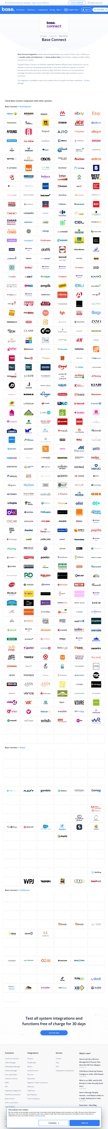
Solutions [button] (31, 10)
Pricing (52, 10)
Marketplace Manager (12, 1066)
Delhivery (30, 1086)
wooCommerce (32, 1070)
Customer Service (11, 1078)
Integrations (43, 10)
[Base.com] (8, 9)
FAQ (57, 1066)
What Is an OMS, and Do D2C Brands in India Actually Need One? (91, 1083)
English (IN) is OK (96, 3)
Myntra (29, 1066)
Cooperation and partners (65, 1070)
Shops (22, 747)
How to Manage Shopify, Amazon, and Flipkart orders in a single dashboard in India (91, 1095)
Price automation (11, 1074)
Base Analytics (10, 1107)
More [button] (59, 10)
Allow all (84, 1123)
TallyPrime (31, 1090)
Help (57, 1062)
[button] (71, 9)
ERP (6, 1086)
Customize (52, 1123)
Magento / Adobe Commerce (37, 1082)
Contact (58, 1058)
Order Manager (10, 1062)
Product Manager (11, 1070)
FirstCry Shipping (33, 1098)
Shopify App (31, 1062)
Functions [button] (20, 10)
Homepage (43, 36)
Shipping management (13, 1090)
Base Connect (10, 1098)
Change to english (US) (77, 3)
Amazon (30, 1058)
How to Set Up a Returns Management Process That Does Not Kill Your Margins (90, 1062)
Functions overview (12, 1058)
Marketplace (25, 106)
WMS (7, 1082)
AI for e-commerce (11, 1103)
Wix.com (30, 1074)
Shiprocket (31, 1078)
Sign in (87, 10)
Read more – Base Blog (88, 1105)
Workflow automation (12, 1094)
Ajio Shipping (31, 1094)
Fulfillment (25, 890)
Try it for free (54, 1033)
